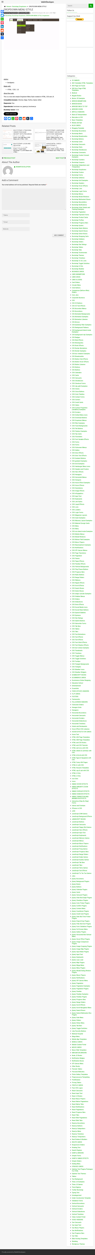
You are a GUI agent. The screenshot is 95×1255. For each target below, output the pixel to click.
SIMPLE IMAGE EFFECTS (80, 1158)
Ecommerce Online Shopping (81, 680)
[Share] (2, 38)
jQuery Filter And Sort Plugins (81, 924)
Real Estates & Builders (79, 1139)
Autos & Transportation (79, 114)
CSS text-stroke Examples (80, 648)
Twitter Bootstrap (77, 1190)
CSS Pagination (77, 556)
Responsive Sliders (78, 1145)
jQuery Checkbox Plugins (80, 900)
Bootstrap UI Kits (77, 266)
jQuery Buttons (76, 887)
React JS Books (77, 1096)
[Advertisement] (34, 63)
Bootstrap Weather (78, 269)
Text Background (77, 1179)
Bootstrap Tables (77, 247)
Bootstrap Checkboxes (79, 150)
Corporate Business (78, 298)
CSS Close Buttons (78, 391)
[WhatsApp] (2, 19)
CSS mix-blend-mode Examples (82, 531)
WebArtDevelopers (37, 13)
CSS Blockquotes (77, 343)
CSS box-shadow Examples (81, 354)
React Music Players (78, 1099)
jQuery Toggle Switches (79, 1028)
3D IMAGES (76, 80)
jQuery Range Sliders (78, 1002)
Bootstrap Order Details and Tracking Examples (81, 208)
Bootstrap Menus (24, 13)
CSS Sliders (76, 599)
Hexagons (75, 710)
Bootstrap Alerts (77, 133)
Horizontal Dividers (78, 718)
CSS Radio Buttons (78, 575)
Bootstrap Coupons (78, 162)
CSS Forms (75, 442)
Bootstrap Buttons (78, 139)
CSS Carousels (77, 378)
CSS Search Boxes (78, 588)
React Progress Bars (78, 1112)
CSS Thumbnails (77, 650)
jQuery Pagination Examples (81, 986)
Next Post (60, 158)
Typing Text (75, 1192)
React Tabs (75, 1115)
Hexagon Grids (76, 707)
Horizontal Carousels (79, 715)
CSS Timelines (76, 653)
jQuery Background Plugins (80, 881)
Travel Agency (76, 1187)
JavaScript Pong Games (79, 849)
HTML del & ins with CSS (80, 748)
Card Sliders (76, 282)
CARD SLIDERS (77, 280)
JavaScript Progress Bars (80, 852)
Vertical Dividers (77, 1209)
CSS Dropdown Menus (79, 420)
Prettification (76, 1080)
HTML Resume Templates (80, 768)
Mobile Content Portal (79, 1044)
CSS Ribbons (76, 580)
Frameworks (76, 699)
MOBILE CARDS (77, 1042)
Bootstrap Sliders (77, 242)
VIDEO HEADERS (77, 1220)
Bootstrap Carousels (78, 144)
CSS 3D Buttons (77, 303)
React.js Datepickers (78, 1128)
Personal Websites (78, 1072)
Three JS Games (77, 1184)
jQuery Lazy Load (77, 960)
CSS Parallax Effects (78, 564)
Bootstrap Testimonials (79, 252)
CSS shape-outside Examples (81, 594)
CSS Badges (76, 337)
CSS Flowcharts (77, 437)
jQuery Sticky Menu (78, 1023)
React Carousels (77, 1091)
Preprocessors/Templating (81, 1077)
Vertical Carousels (78, 1206)
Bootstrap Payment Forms (80, 215)
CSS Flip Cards (77, 434)
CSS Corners (76, 400)
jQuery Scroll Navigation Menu (81, 1008)
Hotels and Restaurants (79, 726)
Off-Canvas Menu (77, 1063)
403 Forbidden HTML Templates (82, 83)
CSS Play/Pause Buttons (80, 569)
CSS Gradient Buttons (79, 458)
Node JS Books (77, 1055)
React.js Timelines (78, 1134)
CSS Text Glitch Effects (79, 642)
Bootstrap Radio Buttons (80, 228)
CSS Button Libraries (78, 364)
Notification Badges (78, 1058)
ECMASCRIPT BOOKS (79, 675)
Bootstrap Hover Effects (80, 186)
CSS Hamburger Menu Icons (81, 466)
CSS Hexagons (77, 474)
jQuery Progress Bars (79, 999)
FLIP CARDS (76, 694)
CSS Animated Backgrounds (81, 314)
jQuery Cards (76, 892)
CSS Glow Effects (77, 453)
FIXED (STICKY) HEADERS (80, 691)
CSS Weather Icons (78, 669)
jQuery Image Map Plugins (80, 949)
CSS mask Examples (78, 518)
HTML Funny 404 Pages (80, 762)
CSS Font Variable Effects (80, 439)
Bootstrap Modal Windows (80, 197)
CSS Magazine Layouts (79, 515)
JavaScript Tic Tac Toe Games (81, 873)
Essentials (75, 688)
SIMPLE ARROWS (78, 1153)
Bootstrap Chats (77, 147)
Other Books (76, 1066)
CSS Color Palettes (78, 394)
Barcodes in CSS (77, 117)
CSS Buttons (76, 367)
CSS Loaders (76, 510)
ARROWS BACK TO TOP (79, 106)
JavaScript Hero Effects (79, 830)
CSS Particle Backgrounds (80, 566)
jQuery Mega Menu (78, 965)
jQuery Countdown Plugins (80, 911)
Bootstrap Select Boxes (79, 234)
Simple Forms (76, 1156)
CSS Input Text (76, 496)
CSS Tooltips (76, 661)
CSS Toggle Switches (79, 659)
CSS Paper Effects (78, 561)
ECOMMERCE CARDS (79, 677)
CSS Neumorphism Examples (81, 545)
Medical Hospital (77, 1034)
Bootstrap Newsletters (79, 202)
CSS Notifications (77, 548)
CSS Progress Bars (78, 572)
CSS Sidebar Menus (78, 596)
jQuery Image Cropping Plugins (82, 946)
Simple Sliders (76, 1161)
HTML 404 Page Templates (81, 737)
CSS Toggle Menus (78, 656)
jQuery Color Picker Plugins (81, 903)
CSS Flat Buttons (77, 428)
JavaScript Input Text (79, 833)
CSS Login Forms (77, 512)
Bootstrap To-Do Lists (79, 261)
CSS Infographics (77, 493)
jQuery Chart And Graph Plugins (82, 898)
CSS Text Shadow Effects (80, 645)
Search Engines (77, 1150)
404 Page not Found (78, 86)
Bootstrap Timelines (78, 258)
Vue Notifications (77, 1230)
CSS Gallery (76, 450)
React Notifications (78, 1107)
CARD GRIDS (76, 277)
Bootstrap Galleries (78, 178)
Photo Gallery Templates (80, 1074)
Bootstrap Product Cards (80, 217)
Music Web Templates (79, 1050)
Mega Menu (76, 1036)
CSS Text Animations (78, 634)
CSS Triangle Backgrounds (80, 664)
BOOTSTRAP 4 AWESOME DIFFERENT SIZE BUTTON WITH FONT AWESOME (55, 132)
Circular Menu (76, 285)
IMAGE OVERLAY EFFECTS (80, 791)
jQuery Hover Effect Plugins (81, 939)
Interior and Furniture (78, 805)
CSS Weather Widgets (79, 672)
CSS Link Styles (77, 501)
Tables (74, 1176)
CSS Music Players (78, 542)
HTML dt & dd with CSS (79, 755)
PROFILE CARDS (77, 1085)
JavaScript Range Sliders (80, 854)
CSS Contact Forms (78, 397)
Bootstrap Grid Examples (80, 180)
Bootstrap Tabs (77, 250)
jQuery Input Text (77, 954)
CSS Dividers (76, 412)
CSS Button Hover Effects (80, 362)
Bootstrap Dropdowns (19, 6)
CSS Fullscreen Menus (79, 447)
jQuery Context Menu (78, 908)
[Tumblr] (2, 34)
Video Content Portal (78, 1217)
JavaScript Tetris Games (80, 868)
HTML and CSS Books (79, 742)
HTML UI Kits (76, 773)
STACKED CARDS (77, 1166)
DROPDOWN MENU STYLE (34, 15)
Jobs (73, 876)
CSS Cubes (75, 405)
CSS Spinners (76, 615)
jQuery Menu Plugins (78, 968)
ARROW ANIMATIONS (79, 101)
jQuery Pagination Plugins (80, 989)
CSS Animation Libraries (80, 319)
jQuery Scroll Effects (78, 1005)
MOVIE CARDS (77, 1047)
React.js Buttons (77, 1126)
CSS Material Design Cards (81, 523)
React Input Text (77, 1093)
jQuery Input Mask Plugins (80, 952)
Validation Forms (77, 1201)
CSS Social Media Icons (79, 607)
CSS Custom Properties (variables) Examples (79, 408)
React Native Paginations (80, 1101)
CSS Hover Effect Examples (81, 483)
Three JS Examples (78, 1182)
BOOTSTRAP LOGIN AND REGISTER (22, 144)
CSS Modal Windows (79, 537)
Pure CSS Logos (77, 1088)
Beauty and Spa (77, 123)
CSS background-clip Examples (82, 335)
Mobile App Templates (79, 1039)
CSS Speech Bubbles (79, 612)
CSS (73, 300)
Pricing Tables (76, 1082)
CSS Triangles (76, 667)
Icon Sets (75, 778)
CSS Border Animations (79, 348)
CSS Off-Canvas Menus (79, 550)
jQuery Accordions (78, 879)
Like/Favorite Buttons (79, 1031)
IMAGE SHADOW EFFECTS (80, 794)
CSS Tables (75, 629)
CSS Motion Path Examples (81, 539)
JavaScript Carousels (79, 824)
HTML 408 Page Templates (81, 740)
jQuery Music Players (79, 975)
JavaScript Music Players (80, 843)
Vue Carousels (76, 1222)
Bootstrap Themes (78, 255)
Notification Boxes (78, 1061)
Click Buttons (76, 288)
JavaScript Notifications (79, 846)
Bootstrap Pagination (79, 212)
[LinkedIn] (2, 26)
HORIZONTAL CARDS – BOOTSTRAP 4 (54, 144)
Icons (74, 781)
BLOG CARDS (76, 125)
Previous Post (9, 158)
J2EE (73, 811)
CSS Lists (75, 507)
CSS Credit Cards (77, 402)
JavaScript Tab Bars (78, 862)
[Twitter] (2, 15)
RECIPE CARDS (77, 1142)
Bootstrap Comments (79, 152)
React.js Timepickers (78, 1137)
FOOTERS (75, 696)
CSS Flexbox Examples (79, 431)
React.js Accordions (78, 1123)
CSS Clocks (76, 389)
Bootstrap (9, 15)
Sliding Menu (76, 1164)
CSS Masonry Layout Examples (82, 520)
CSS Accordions (77, 311)
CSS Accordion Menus (79, 308)
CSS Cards (75, 375)
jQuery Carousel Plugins (79, 895)
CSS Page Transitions (79, 553)
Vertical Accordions (78, 1203)
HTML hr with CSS (78, 765)
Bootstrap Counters (78, 160)
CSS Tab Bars (76, 626)
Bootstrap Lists (77, 188)
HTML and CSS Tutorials (80, 745)
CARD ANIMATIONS (78, 274)
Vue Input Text (76, 1225)
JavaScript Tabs (77, 865)
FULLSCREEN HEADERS (80, 702)
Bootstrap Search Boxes (80, 231)
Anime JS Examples (78, 98)
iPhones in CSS (77, 808)
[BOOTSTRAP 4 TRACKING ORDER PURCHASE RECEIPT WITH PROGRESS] (7, 139)
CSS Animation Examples (80, 317)
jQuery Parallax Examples (80, 994)
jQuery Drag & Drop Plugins (81, 921)
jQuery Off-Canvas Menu (80, 980)
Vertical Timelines (78, 1214)
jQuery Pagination (77, 983)
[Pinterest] (2, 23)
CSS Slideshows (77, 602)
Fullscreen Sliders (78, 705)
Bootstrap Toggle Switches (81, 263)
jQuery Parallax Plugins (79, 997)
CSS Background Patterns (80, 327)
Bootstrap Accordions (79, 131)
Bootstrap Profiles (78, 220)
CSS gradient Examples (79, 461)
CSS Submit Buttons (78, 621)
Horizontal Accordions (79, 713)
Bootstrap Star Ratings (79, 244)
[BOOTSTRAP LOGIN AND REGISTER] (7, 153)
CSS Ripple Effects (78, 583)
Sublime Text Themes (79, 1174)
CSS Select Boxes (78, 591)
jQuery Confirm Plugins (79, 906)
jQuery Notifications (78, 978)
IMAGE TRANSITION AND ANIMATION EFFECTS (80, 797)
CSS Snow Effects (78, 604)
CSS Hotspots (76, 480)
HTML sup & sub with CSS (80, 770)
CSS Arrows (76, 322)
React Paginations (78, 1109)
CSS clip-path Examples (79, 386)
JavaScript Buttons (78, 822)
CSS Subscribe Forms (79, 623)
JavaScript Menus (78, 841)
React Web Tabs (77, 1120)
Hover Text (75, 734)
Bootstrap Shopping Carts (80, 236)
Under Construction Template (81, 1198)
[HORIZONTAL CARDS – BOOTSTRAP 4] (40, 153)
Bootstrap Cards (77, 142)
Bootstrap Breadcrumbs (79, 136)
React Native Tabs (78, 1104)
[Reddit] (2, 30)
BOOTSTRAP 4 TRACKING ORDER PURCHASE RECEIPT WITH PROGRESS (22, 132)
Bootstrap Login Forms (79, 191)
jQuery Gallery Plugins (79, 932)
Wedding (75, 1241)
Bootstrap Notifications (79, 205)
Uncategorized (76, 1195)
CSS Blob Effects (77, 340)
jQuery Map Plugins (78, 962)
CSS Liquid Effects (78, 504)
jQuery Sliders (76, 1020)
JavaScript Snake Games (80, 857)
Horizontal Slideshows (79, 721)
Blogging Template (78, 128)
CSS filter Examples (78, 423)
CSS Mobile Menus (78, 534)
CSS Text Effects (77, 637)
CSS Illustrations (77, 488)
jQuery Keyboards (77, 957)
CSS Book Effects (78, 345)
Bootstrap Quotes (77, 225)
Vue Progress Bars (78, 1233)
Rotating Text (76, 1147)
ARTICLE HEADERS (78, 112)
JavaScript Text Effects (79, 870)
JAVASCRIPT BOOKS (79, 819)
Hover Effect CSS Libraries (80, 729)
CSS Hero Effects (77, 472)
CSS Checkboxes (77, 381)
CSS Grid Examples (78, 464)
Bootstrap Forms (77, 175)
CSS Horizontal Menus (79, 477)
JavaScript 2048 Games (79, 814)
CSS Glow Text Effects (79, 455)
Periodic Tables (77, 1069)
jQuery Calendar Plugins (79, 889)
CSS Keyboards (77, 499)
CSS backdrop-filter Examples (81, 325)
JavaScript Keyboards (79, 835)
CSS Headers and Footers (80, 469)
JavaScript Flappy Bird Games (81, 827)
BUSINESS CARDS (78, 271)
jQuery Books (76, 884)
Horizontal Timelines (78, 724)
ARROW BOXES (77, 104)
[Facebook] (2, 11)
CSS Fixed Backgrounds (79, 426)
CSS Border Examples (79, 351)
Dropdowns (45, 15)
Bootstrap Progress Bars (80, 223)
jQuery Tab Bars (77, 1026)
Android (74, 93)
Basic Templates (77, 120)
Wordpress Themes (78, 1244)
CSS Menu (75, 526)
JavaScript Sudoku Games (80, 860)
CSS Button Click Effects (80, 359)
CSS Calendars (77, 372)
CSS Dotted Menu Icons (79, 415)
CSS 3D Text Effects (78, 306)
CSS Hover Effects (78, 485)
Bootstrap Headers (78, 183)
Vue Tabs (75, 1236)
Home (8, 6)
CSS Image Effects (78, 491)
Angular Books (76, 96)
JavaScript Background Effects (82, 816)
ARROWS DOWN (77, 109)
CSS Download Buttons (79, 418)
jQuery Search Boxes (78, 1010)
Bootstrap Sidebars (78, 239)
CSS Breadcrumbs (78, 356)
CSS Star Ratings (77, 618)
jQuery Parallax (77, 991)
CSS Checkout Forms (79, 383)
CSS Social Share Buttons (80, 610)
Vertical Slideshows (78, 1211)
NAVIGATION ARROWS (79, 1053)
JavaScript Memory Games (80, 838)
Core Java (75, 295)
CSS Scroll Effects (78, 585)
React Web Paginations (79, 1118)
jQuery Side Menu (77, 1017)
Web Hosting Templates (80, 1239)
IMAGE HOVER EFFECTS (80, 784)
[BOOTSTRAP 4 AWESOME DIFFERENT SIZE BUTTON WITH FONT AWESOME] (40, 139)
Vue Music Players (78, 1228)
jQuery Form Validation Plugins (82, 926)
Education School (77, 683)
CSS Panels (76, 558)
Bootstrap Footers (78, 172)
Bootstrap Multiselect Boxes (81, 199)
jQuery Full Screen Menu (80, 929)
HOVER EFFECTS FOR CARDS (81, 732)
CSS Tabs (75, 631)
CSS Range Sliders (78, 577)
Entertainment (76, 686)
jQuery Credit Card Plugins (80, 914)
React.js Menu (76, 1131)
